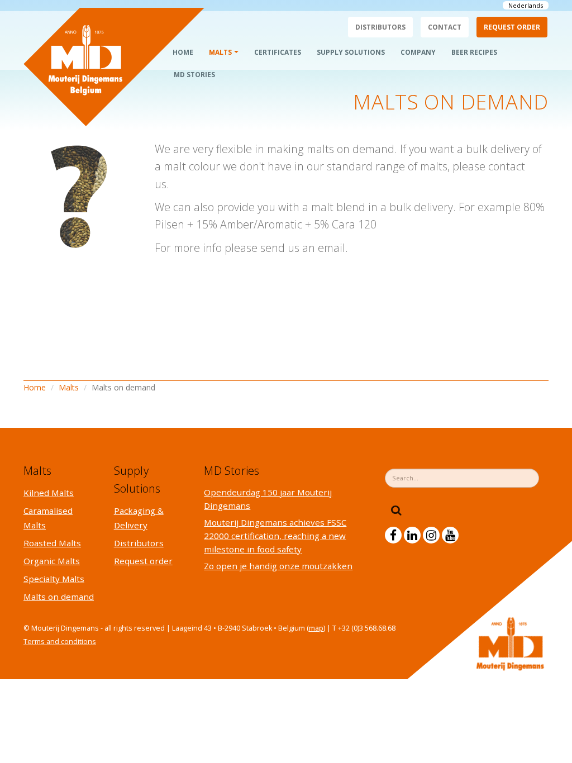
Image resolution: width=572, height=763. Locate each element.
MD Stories (194, 74)
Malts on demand (58, 596)
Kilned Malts (48, 492)
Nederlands (525, 5)
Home (183, 52)
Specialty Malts (53, 578)
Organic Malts (51, 560)
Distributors (380, 27)
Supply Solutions (351, 52)
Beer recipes (474, 52)
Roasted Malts (52, 543)
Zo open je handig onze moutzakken (278, 565)
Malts (220, 52)
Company (418, 52)
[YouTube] (450, 535)
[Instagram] (431, 535)
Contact (444, 27)
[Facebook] (393, 535)
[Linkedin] (412, 535)
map (316, 628)
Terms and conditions (59, 641)
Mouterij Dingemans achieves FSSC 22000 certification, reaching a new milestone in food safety (275, 536)
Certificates (277, 52)
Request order (512, 27)
